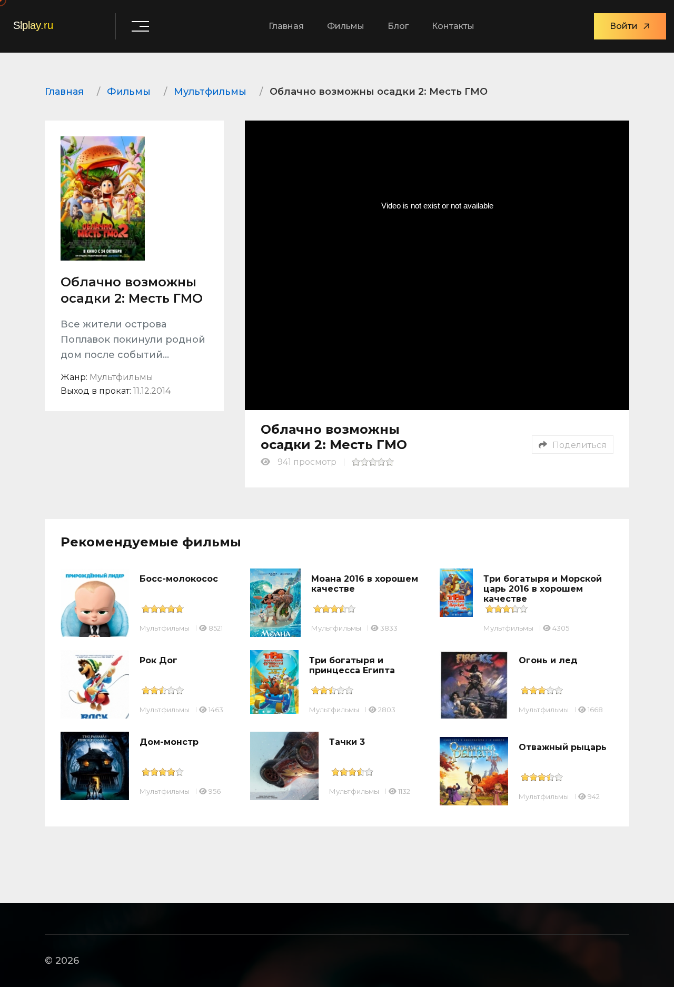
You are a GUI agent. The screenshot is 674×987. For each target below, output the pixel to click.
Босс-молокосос (179, 579)
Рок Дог (158, 660)
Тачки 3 (347, 742)
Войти (624, 26)
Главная (286, 26)
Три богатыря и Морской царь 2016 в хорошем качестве (542, 589)
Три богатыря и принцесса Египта (352, 665)
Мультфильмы (165, 628)
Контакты (453, 26)
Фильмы (345, 26)
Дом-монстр (169, 742)
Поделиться (579, 445)
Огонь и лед (548, 660)
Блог (398, 26)
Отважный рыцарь (563, 747)
